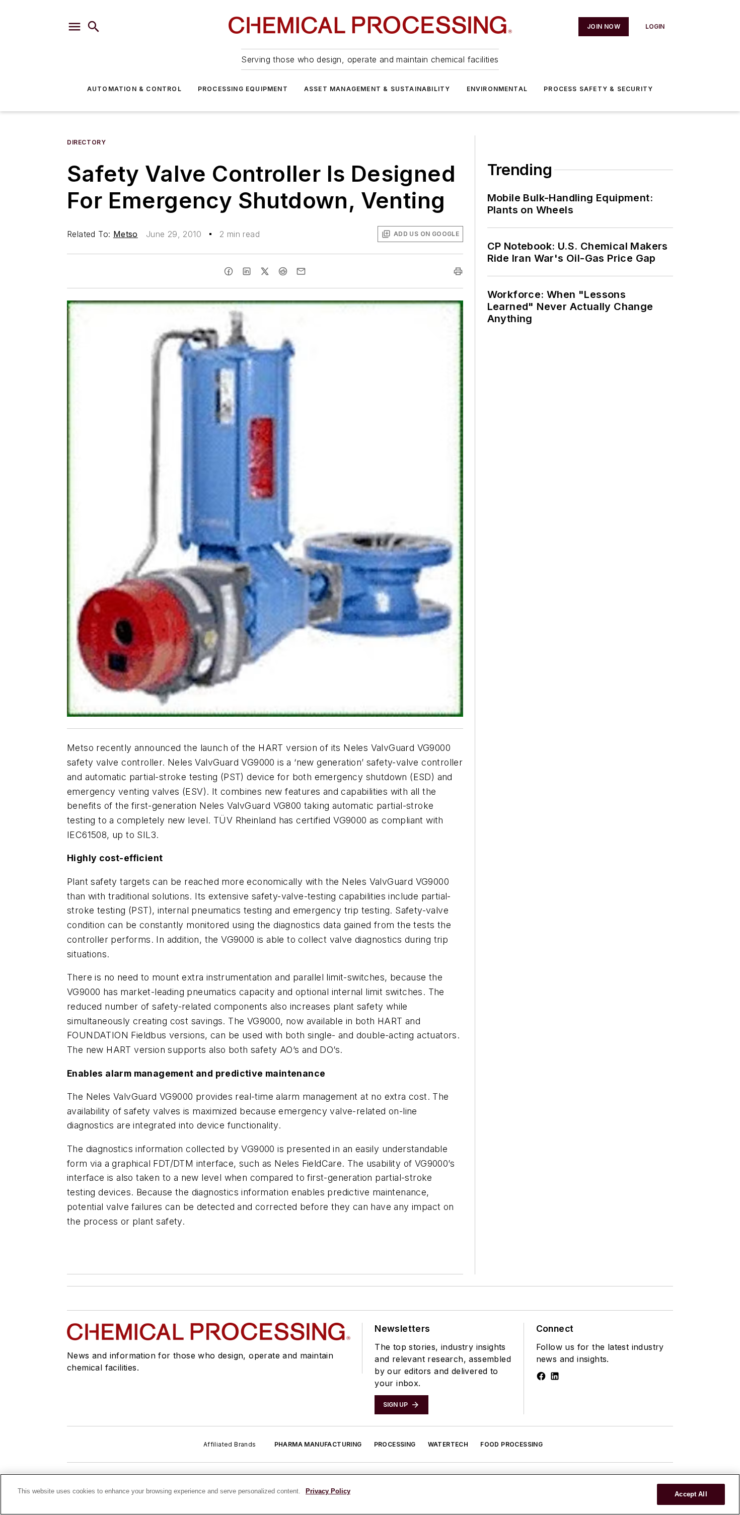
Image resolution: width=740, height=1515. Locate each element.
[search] (93, 26)
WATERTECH (448, 1444)
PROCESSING (395, 1444)
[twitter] (265, 271)
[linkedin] (247, 271)
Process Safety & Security (598, 89)
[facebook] (229, 271)
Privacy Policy (328, 1491)
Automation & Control (134, 89)
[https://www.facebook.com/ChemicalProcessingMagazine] (541, 1376)
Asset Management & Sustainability (377, 89)
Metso (125, 234)
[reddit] (283, 271)
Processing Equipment (243, 89)
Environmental (497, 89)
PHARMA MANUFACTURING (318, 1444)
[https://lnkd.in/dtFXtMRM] (555, 1376)
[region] (370, 1494)
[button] (74, 26)
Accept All (691, 1494)
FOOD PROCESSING (511, 1444)
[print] (458, 271)
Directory (86, 142)
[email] (301, 271)
